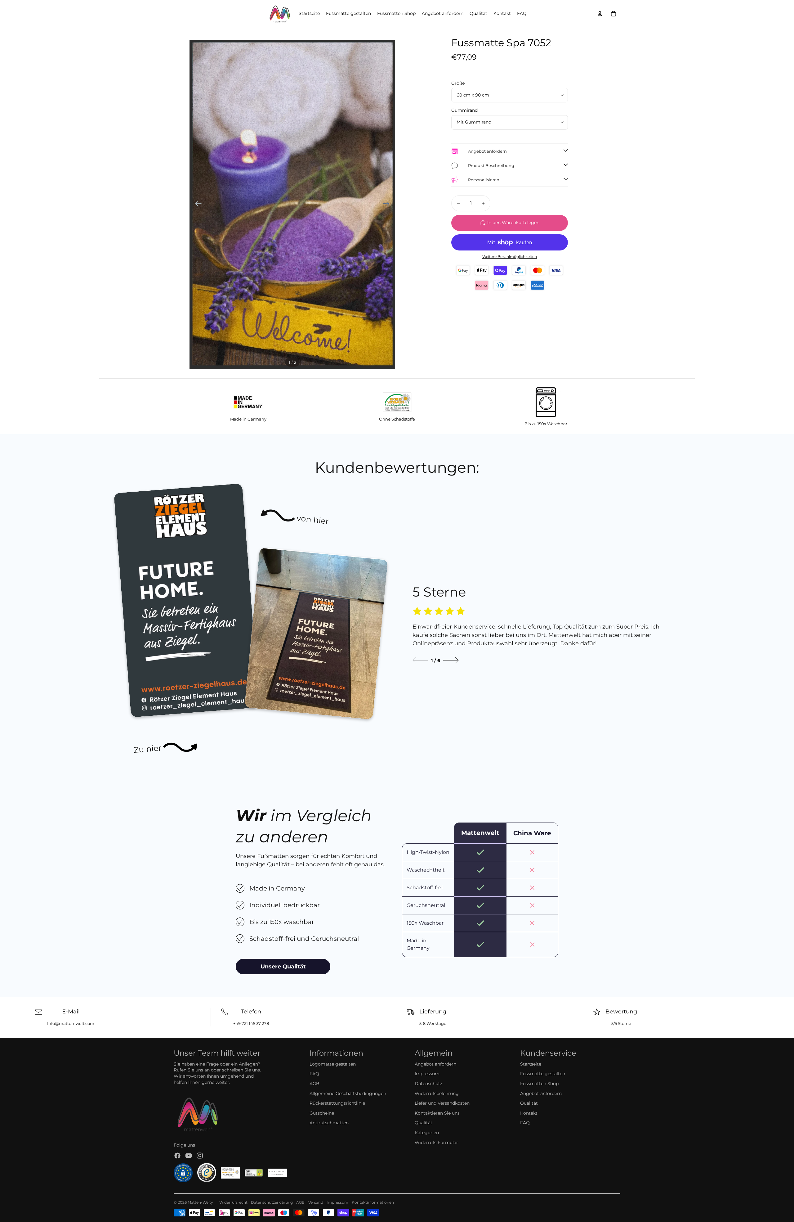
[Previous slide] (420, 660)
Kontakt (529, 1113)
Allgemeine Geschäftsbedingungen (348, 1093)
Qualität (423, 1122)
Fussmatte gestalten (542, 1073)
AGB (314, 1083)
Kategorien (427, 1132)
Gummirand (464, 110)
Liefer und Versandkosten (442, 1103)
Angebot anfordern (435, 1064)
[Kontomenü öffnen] (600, 13)
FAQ (314, 1073)
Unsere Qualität (283, 966)
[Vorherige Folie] (196, 204)
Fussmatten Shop (539, 1083)
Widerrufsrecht (233, 1202)
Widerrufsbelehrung (437, 1093)
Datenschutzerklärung (272, 1202)
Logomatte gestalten (333, 1064)
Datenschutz (428, 1083)
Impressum (427, 1073)
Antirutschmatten (329, 1122)
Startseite (530, 1064)
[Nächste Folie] (388, 204)
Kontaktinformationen (373, 1202)
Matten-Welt (199, 1202)
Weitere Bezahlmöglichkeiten (509, 257)
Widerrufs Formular (436, 1142)
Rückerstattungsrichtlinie (337, 1103)
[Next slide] (451, 660)
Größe (458, 83)
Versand (315, 1202)
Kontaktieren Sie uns (437, 1113)
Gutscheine (322, 1113)
